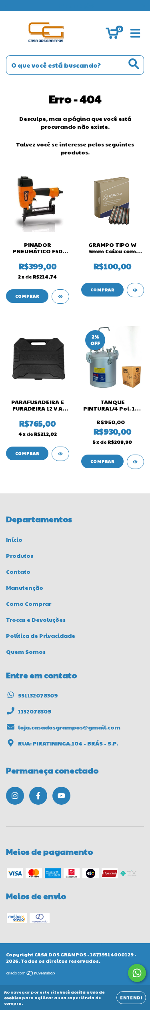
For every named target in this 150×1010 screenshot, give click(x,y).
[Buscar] (133, 63)
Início (14, 539)
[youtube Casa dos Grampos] (61, 796)
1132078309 (35, 711)
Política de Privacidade (40, 635)
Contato (18, 571)
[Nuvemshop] (31, 974)
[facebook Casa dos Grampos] (38, 796)
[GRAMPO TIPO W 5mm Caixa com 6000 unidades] (135, 290)
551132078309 (38, 695)
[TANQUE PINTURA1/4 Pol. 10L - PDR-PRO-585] (135, 462)
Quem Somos (26, 651)
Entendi (131, 997)
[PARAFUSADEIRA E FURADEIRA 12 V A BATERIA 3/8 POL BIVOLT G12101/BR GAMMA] (60, 454)
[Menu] (135, 33)
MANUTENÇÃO (75, 5)
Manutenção (24, 587)
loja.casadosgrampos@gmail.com (69, 727)
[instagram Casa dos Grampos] (15, 796)
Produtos (19, 555)
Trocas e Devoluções (36, 619)
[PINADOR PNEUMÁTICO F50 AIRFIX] (60, 296)
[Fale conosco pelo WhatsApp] (137, 973)
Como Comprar (28, 603)
